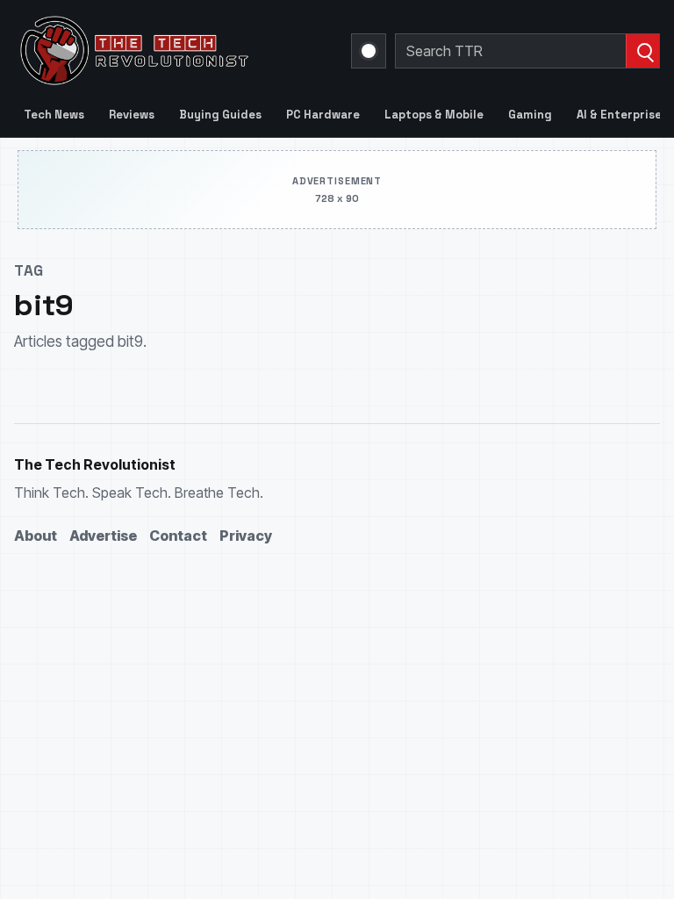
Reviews (131, 114)
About (35, 535)
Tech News (54, 114)
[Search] (642, 51)
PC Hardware (323, 114)
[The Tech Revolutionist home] (172, 51)
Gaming (530, 114)
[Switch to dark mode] (368, 50)
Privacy (245, 535)
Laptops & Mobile (434, 114)
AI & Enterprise (619, 114)
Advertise (103, 535)
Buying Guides (220, 114)
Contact (178, 535)
